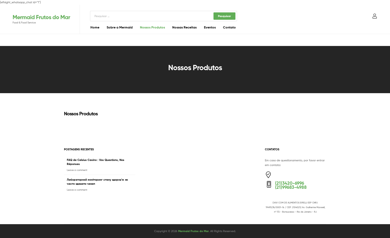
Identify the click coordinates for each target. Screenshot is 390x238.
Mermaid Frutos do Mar (41, 17)
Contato (229, 27)
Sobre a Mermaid (120, 27)
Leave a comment (77, 169)
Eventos (210, 27)
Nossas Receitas (184, 27)
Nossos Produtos (152, 27)
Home (94, 27)
